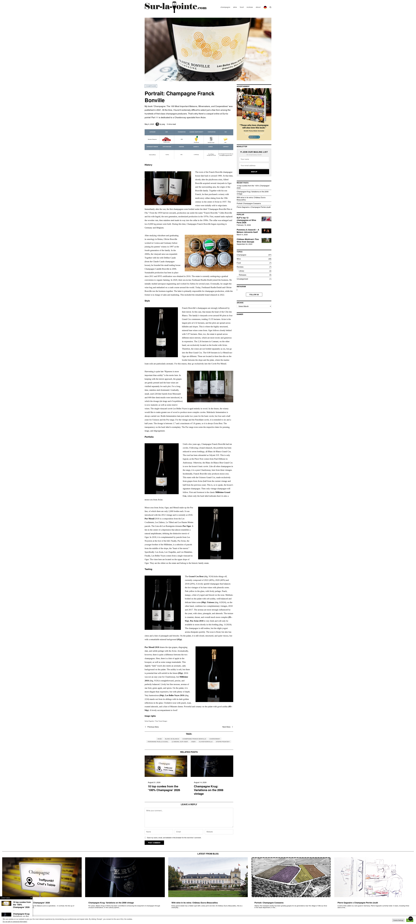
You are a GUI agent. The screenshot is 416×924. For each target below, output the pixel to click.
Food (239, 263)
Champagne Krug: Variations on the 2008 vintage (208, 789)
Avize (160, 739)
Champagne (150, 86)
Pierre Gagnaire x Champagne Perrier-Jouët (254, 207)
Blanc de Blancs (172, 739)
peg (163, 124)
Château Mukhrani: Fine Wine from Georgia (248, 240)
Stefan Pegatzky (223, 741)
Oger (193, 741)
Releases (242, 275)
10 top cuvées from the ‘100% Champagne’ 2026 (164, 788)
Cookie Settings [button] (398, 920)
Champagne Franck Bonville (194, 739)
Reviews (240, 267)
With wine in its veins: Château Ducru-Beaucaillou (251, 198)
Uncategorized (242, 279)
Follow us (254, 294)
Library (241, 271)
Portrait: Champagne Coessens (249, 203)
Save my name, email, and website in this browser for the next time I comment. (174, 837)
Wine (239, 259)
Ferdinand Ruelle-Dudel (158, 741)
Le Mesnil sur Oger (180, 741)
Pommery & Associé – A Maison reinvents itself (248, 230)
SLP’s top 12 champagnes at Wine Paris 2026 (246, 220)
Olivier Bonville (206, 741)
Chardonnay (215, 739)
